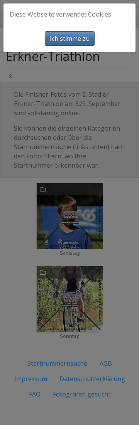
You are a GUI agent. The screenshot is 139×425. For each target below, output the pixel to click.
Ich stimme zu (70, 38)
